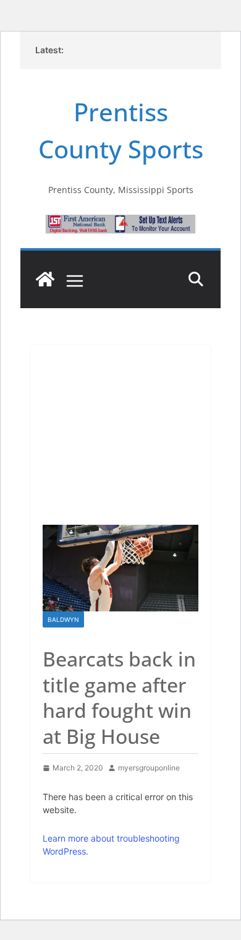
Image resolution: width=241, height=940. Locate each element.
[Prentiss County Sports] (45, 279)
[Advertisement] (120, 428)
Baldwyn (63, 619)
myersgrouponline (149, 767)
